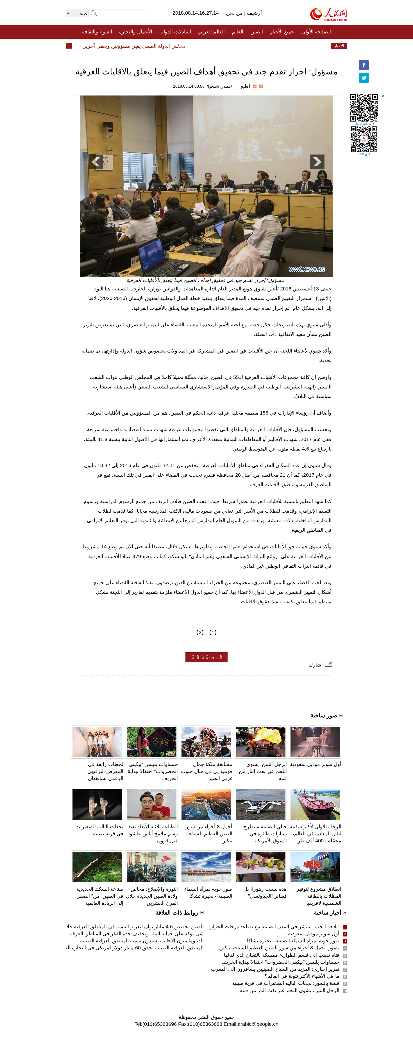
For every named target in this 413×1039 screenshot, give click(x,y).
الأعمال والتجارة (135, 32)
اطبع (245, 86)
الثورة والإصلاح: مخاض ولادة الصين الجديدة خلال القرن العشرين (152, 896)
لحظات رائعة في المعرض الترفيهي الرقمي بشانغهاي (105, 771)
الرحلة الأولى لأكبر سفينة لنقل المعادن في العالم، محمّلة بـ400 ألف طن (315, 834)
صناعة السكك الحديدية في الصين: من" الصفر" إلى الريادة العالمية (99, 896)
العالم (237, 32)
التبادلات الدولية (175, 32)
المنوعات (226, 46)
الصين (256, 32)
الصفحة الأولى (316, 32)
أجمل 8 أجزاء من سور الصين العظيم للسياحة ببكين (209, 834)
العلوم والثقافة (97, 32)
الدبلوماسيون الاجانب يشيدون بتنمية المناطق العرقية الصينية (142, 940)
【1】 (212, 632)
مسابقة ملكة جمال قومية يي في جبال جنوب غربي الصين (206, 771)
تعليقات (202, 46)
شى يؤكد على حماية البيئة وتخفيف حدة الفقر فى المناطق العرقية (136, 933)
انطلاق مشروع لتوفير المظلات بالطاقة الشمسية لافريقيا (319, 896)
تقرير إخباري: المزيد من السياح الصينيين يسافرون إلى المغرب (275, 969)
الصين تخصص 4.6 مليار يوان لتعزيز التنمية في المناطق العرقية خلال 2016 (127, 926)
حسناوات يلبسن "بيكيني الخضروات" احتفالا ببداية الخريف (153, 771)
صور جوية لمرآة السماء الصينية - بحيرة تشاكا (293, 940)
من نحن (235, 13)
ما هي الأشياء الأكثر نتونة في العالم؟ (302, 976)
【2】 (200, 632)
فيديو (182, 46)
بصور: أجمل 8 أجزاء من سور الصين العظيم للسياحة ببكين (279, 948)
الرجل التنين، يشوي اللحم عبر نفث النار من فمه (263, 771)
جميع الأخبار (282, 32)
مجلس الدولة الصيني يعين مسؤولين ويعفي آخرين (146, 46)
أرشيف (254, 13)
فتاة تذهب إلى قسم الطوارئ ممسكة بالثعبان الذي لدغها (281, 955)
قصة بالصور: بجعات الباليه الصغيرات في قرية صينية (285, 983)
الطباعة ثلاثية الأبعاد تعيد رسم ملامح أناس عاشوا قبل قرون (153, 834)
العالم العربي (211, 32)
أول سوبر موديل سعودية (315, 764)
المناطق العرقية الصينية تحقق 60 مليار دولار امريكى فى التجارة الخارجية (128, 948)
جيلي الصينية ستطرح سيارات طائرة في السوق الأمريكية (265, 834)
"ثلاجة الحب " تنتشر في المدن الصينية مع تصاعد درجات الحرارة (273, 926)
